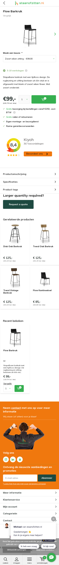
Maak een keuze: (12, 53)
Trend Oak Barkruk (43, 246)
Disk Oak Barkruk (12, 246)
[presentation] (53, 34)
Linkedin (13, 459)
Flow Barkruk (10, 350)
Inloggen (16, 563)
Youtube (20, 459)
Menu (29, 563)
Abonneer (46, 477)
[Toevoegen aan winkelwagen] (19, 388)
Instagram (6, 459)
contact (16, 408)
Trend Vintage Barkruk (10, 291)
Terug (4, 3)
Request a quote (18, 204)
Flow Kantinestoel (42, 290)
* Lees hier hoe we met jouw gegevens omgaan (24, 484)
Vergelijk (7, 15)
